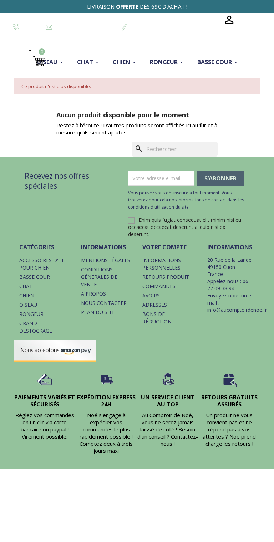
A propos (93, 293)
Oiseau (28, 304)
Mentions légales (105, 260)
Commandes (159, 286)
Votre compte (164, 247)
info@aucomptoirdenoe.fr (237, 309)
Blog (207, 20)
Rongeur (31, 314)
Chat (25, 286)
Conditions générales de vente (99, 277)
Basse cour (34, 276)
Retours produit (165, 276)
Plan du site (98, 312)
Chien (26, 295)
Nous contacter (104, 303)
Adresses (154, 304)
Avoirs (151, 295)
